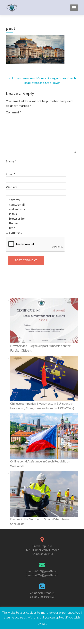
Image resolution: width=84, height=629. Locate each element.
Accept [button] (42, 623)
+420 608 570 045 (42, 593)
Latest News (42, 292)
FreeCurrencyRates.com (42, 285)
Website (11, 187)
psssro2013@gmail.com (42, 571)
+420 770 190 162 (42, 597)
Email (10, 174)
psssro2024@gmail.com (42, 575)
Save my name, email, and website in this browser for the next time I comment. (17, 216)
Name (11, 161)
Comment (13, 112)
